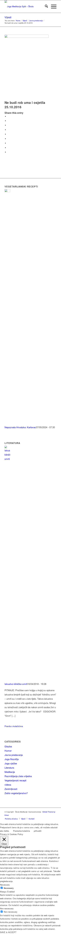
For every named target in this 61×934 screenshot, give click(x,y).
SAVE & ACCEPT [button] (8, 932)
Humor (8, 750)
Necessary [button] (5, 884)
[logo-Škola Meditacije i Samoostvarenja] (25, 6)
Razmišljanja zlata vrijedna (18, 776)
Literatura (9, 767)
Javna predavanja (14, 754)
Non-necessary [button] (7, 908)
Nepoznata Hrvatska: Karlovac (20, 427)
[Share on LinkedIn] (8, 134)
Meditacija (10, 771)
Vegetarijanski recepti (15, 780)
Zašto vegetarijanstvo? (16, 793)
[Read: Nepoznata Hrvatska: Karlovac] (7, 191)
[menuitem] (45, 6)
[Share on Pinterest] (8, 129)
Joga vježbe (11, 763)
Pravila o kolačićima (14, 726)
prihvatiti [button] (37, 830)
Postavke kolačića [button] (21, 830)
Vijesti (8, 17)
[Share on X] (8, 120)
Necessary (9, 888)
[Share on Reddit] (8, 147)
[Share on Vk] (8, 143)
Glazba (8, 746)
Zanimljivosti (11, 788)
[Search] (45, 6)
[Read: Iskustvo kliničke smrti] (7, 458)
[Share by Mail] (8, 152)
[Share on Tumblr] (8, 138)
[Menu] (52, 6)
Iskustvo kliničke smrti (16, 684)
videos (8, 784)
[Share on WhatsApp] (8, 125)
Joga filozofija (12, 759)
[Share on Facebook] (8, 116)
